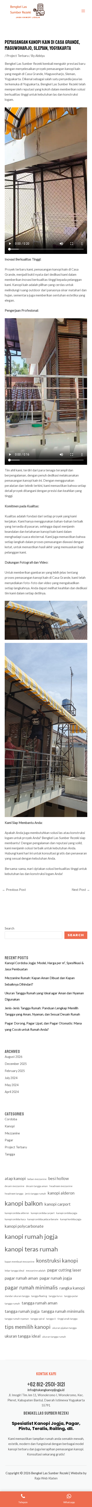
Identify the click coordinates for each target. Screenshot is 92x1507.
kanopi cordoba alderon (17, 1213)
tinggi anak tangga (67, 1318)
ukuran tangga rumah (54, 1336)
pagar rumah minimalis (31, 1287)
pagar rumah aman (21, 1278)
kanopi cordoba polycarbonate (42, 1219)
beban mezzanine (37, 1179)
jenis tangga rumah (35, 1193)
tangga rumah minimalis (63, 1311)
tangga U (51, 1318)
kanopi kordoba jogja (70, 1219)
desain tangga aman (37, 1186)
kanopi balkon (24, 1203)
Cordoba (11, 1119)
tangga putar (71, 1296)
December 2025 (16, 1064)
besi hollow (58, 1178)
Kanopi (10, 1126)
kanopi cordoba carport (43, 1213)
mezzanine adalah (36, 1270)
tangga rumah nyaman (17, 1318)
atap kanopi (15, 1178)
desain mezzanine (14, 1186)
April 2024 (12, 1092)
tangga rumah (12, 1303)
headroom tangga (14, 1193)
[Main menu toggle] (83, 10)
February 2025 (15, 1071)
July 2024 (11, 1078)
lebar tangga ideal (14, 1270)
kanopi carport (58, 1204)
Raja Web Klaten (46, 1478)
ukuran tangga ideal (22, 1336)
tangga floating (39, 1296)
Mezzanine (12, 1133)
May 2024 (11, 1085)
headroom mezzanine (61, 1186)
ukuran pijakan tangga (64, 1327)
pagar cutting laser (64, 1269)
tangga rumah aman (39, 1302)
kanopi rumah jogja (31, 1236)
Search (9, 928)
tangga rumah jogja (22, 1311)
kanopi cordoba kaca (15, 1219)
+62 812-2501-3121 (46, 1384)
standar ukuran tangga (17, 1296)
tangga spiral (38, 1318)
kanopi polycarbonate (24, 1226)
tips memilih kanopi (27, 1327)
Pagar (9, 1140)
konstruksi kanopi (57, 1260)
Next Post (81, 889)
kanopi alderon (61, 1192)
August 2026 (13, 1056)
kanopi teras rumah (31, 1249)
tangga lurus (55, 1296)
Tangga (10, 1154)
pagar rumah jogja (56, 1278)
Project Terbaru (17, 56)
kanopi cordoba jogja (66, 1213)
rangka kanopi (72, 1287)
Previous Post (14, 889)
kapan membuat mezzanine (19, 1261)
